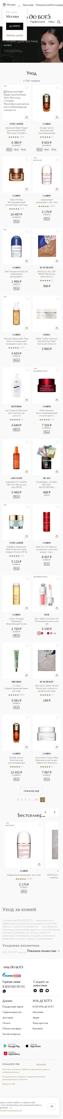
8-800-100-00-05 (13, 986)
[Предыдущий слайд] (45, 812)
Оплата (6, 1023)
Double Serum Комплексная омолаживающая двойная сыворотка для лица (47, 131)
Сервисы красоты (11, 1012)
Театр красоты (40, 1023)
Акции (36, 1018)
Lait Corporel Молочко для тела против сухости (16, 413)
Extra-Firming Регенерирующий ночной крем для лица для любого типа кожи (16, 202)
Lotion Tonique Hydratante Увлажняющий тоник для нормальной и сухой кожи (16, 621)
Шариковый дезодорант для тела (46, 201)
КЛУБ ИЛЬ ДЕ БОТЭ (43, 1007)
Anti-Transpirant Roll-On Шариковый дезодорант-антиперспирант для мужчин (16, 274)
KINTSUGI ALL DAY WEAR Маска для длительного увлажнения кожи (46, 274)
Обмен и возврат (11, 1029)
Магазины (28, 5)
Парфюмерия (37, 22)
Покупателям (43, 5)
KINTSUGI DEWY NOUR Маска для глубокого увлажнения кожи (47, 688)
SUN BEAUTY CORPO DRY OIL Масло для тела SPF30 (17, 485)
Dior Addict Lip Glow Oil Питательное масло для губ (47, 621)
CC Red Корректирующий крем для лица (16, 688)
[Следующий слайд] (54, 812)
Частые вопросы (11, 1034)
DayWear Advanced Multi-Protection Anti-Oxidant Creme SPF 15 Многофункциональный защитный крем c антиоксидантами (16, 549)
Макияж (52, 22)
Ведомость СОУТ (8, 1084)
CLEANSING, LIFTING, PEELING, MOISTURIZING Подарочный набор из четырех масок (47, 485)
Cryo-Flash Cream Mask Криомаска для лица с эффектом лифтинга (47, 760)
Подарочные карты (12, 1007)
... (33, 799)
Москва (11, 5)
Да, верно (14, 26)
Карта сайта (41, 1064)
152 (36, 799)
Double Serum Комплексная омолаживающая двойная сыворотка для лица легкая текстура (16, 760)
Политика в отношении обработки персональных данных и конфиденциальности (26, 1071)
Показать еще (31, 791)
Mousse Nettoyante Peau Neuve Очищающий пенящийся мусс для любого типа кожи (16, 341)
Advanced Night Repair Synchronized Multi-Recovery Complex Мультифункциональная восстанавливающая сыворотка (16, 131)
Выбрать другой (15, 35)
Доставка (7, 1018)
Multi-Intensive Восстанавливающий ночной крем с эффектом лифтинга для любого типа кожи (46, 413)
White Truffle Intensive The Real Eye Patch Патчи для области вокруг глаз (47, 341)
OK (51, 1106)
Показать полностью (41, 951)
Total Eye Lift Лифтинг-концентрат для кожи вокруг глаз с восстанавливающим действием (47, 549)
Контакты (38, 1029)
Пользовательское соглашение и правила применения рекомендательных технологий (23, 1078)
